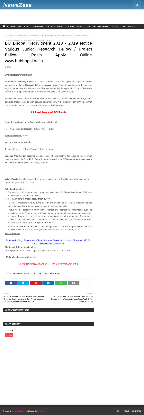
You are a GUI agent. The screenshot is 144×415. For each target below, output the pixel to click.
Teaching (114, 26)
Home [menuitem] (10, 15)
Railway (27, 26)
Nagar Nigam (38, 26)
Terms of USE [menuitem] (103, 15)
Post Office (50, 26)
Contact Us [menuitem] (118, 15)
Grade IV (79, 26)
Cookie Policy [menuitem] (57, 15)
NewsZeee (41, 411)
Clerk (88, 26)
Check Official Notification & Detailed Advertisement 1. (48, 263)
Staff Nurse (132, 26)
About (126, 411)
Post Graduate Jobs (52, 274)
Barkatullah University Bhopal (22, 35)
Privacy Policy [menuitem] (87, 15)
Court (123, 26)
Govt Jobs (37, 274)
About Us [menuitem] (25, 15)
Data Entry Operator (100, 26)
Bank (20, 26)
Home (12, 26)
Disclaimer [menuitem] (72, 15)
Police (59, 26)
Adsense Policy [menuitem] (40, 15)
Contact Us (136, 411)
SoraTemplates (18, 411)
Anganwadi (69, 26)
